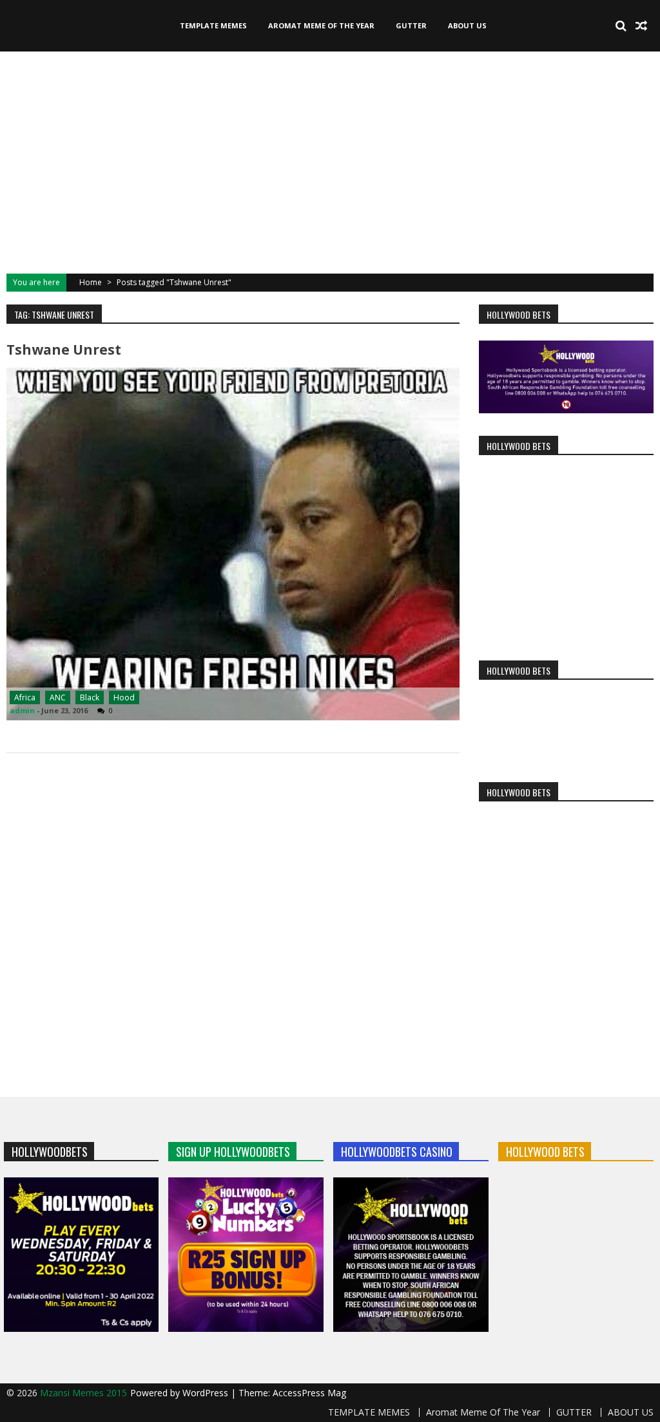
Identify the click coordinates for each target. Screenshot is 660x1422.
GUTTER (411, 25)
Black (89, 697)
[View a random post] (641, 25)
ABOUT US (467, 25)
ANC (58, 697)
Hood (124, 697)
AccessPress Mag (309, 1393)
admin (22, 710)
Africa (24, 697)
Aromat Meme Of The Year (321, 25)
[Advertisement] (330, 161)
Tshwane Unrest (63, 350)
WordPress (206, 1393)
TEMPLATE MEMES (213, 25)
